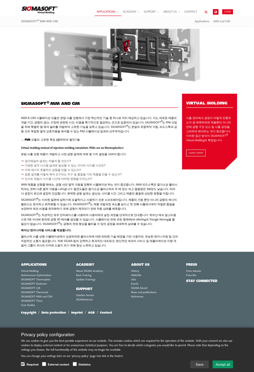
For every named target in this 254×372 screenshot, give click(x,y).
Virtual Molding (30, 271)
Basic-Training (83, 275)
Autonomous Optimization (36, 275)
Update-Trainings (85, 279)
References (137, 296)
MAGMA (136, 275)
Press (191, 265)
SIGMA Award (139, 288)
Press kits (191, 275)
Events (134, 284)
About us (170, 12)
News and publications (143, 292)
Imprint (77, 312)
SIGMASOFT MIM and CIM (36, 296)
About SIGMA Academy (89, 271)
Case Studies (28, 305)
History (135, 271)
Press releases (193, 271)
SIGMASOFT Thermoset (34, 292)
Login (227, 11)
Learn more (196, 152)
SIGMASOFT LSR (30, 288)
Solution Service (85, 295)
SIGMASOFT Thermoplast (35, 279)
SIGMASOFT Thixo (31, 301)
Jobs (133, 279)
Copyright (28, 312)
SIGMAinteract (84, 299)
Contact (190, 12)
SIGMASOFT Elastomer (34, 284)
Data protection (53, 312)
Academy (129, 12)
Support (150, 12)
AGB (91, 312)
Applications (106, 12)
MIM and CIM (221, 21)
